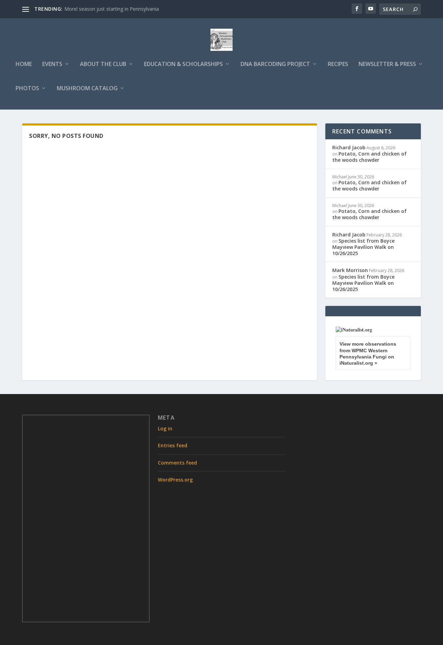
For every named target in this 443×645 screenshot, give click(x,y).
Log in (165, 428)
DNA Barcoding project (275, 64)
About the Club (103, 64)
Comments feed (177, 462)
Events (52, 64)
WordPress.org (175, 479)
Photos (27, 88)
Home (24, 64)
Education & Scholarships (183, 64)
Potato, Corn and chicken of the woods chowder (369, 156)
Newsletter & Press (387, 64)
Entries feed (172, 445)
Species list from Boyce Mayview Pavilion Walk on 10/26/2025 (363, 246)
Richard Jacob (348, 147)
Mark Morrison (350, 270)
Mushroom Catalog (87, 88)
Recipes (338, 64)
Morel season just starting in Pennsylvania (111, 9)
